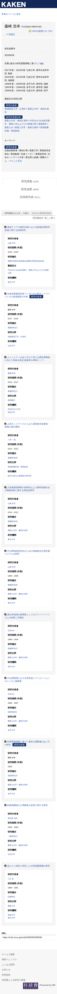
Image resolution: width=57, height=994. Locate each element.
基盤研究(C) (13, 328)
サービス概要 (8, 954)
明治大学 (11, 412)
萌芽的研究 (12, 712)
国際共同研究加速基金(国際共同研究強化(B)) (26, 261)
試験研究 (11, 897)
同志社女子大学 (14, 409)
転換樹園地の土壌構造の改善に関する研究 (27, 805)
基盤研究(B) (12, 458)
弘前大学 (11, 346)
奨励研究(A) (12, 776)
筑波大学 (11, 915)
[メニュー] (53, 4)
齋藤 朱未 (12, 373)
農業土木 (9, 127)
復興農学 (42, 124)
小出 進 (11, 879)
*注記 (50, 31)
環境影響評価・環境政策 (18, 467)
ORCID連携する (39, 31)
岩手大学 (11, 667)
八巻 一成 (12, 440)
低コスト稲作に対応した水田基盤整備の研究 (28, 866)
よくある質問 (8, 964)
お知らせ (6, 969)
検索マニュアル (9, 959)
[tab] (30, 181)
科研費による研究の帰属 (13, 980)
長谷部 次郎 (12, 818)
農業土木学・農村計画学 (16, 120)
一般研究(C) (13, 836)
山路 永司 (12, 243)
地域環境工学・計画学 (15, 109)
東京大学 (11, 282)
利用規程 (6, 975)
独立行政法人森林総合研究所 (19, 476)
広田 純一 (12, 630)
